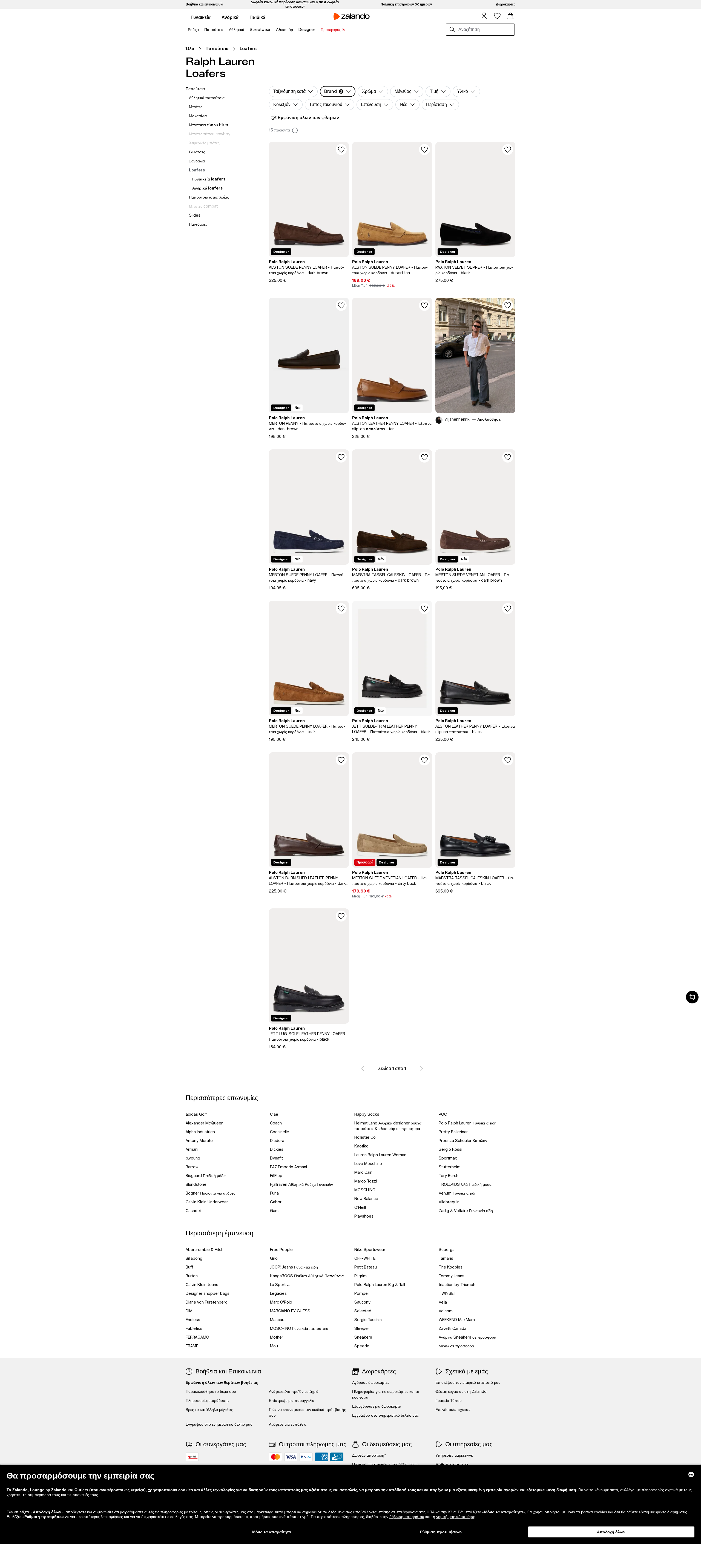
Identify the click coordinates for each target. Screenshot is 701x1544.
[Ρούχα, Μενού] (200, 30)
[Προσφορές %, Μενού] (347, 30)
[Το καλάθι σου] (510, 16)
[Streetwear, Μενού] (272, 30)
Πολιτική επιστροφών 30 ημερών (406, 4)
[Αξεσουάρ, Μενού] (294, 30)
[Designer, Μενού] (316, 30)
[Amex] (321, 1457)
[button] (337, 91)
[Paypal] (306, 1457)
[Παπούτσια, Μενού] (225, 30)
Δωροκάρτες (505, 4)
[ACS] (192, 1457)
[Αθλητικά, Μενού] (246, 30)
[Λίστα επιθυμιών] (497, 16)
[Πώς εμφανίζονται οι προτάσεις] (295, 130)
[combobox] (485, 29)
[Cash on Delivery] (336, 1457)
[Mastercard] (275, 1457)
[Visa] (290, 1457)
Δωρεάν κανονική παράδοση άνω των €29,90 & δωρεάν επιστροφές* (295, 4)
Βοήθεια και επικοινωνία (204, 4)
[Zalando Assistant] (692, 997)
